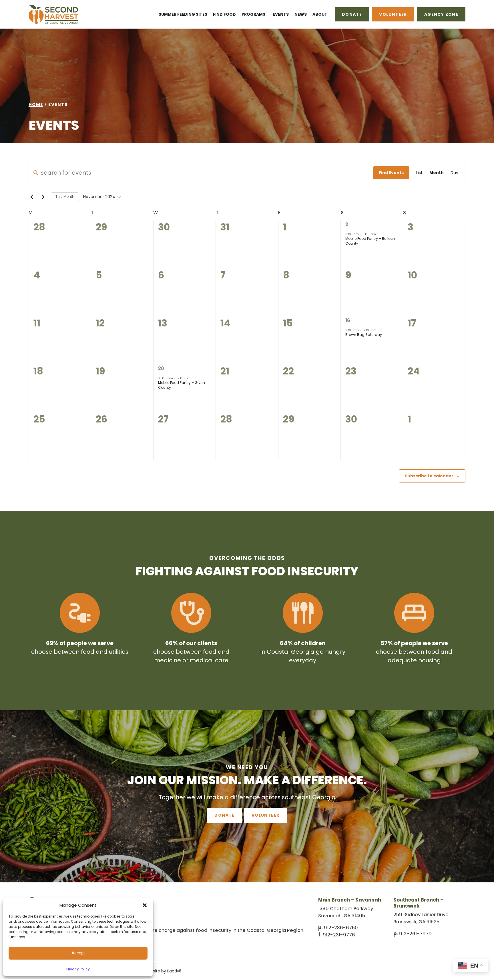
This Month (64, 196)
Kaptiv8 (174, 971)
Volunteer (393, 14)
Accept (78, 952)
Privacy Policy (78, 969)
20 (161, 368)
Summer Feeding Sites (183, 14)
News (300, 14)
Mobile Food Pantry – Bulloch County (370, 241)
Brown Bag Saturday (363, 334)
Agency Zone (441, 14)
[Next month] (43, 197)
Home (36, 104)
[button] (145, 905)
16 (347, 320)
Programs (253, 14)
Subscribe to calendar (429, 476)
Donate (352, 14)
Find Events (391, 173)
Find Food (224, 14)
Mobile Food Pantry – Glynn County (181, 385)
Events (281, 14)
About (319, 14)
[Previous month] (32, 197)
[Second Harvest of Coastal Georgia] (59, 14)
